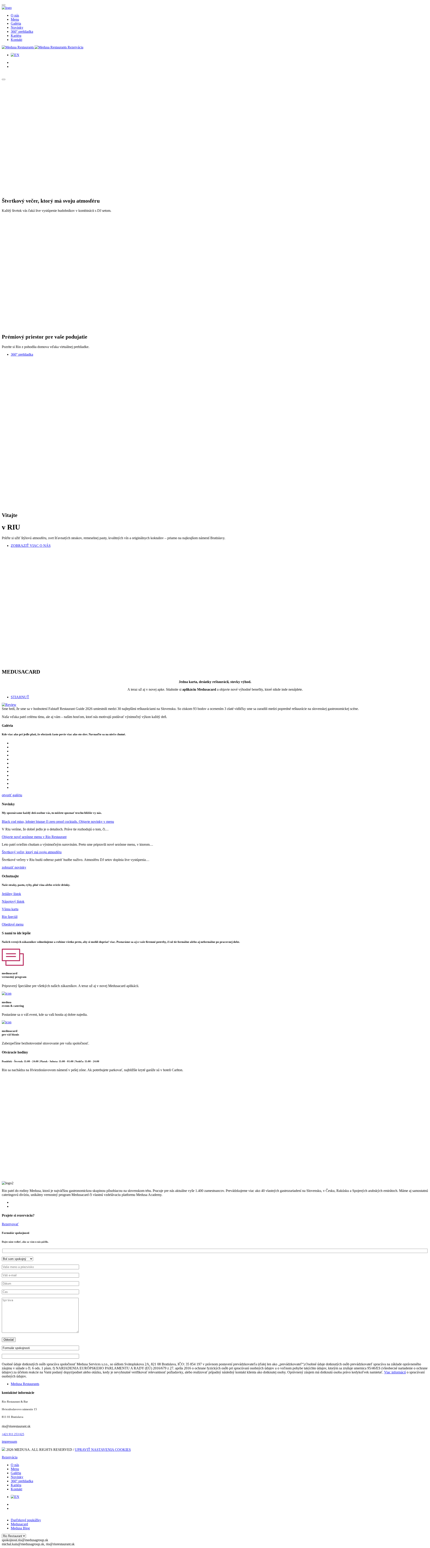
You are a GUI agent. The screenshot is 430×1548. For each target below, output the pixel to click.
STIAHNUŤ (20, 697)
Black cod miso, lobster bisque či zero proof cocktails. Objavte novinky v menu (58, 821)
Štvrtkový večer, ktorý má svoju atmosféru (32, 852)
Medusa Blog (20, 1528)
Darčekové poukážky (26, 1520)
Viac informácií (395, 1372)
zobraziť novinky (14, 867)
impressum (9, 1441)
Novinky (17, 27)
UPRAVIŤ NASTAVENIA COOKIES (103, 1450)
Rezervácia (75, 47)
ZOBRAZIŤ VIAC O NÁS (31, 545)
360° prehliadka (22, 31)
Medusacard (19, 1524)
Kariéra (16, 35)
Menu (15, 19)
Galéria (16, 23)
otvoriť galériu (12, 795)
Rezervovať (10, 1224)
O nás (15, 15)
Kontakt (16, 40)
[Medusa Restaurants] (35, 47)
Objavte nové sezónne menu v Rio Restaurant (34, 837)
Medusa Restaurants (25, 1384)
